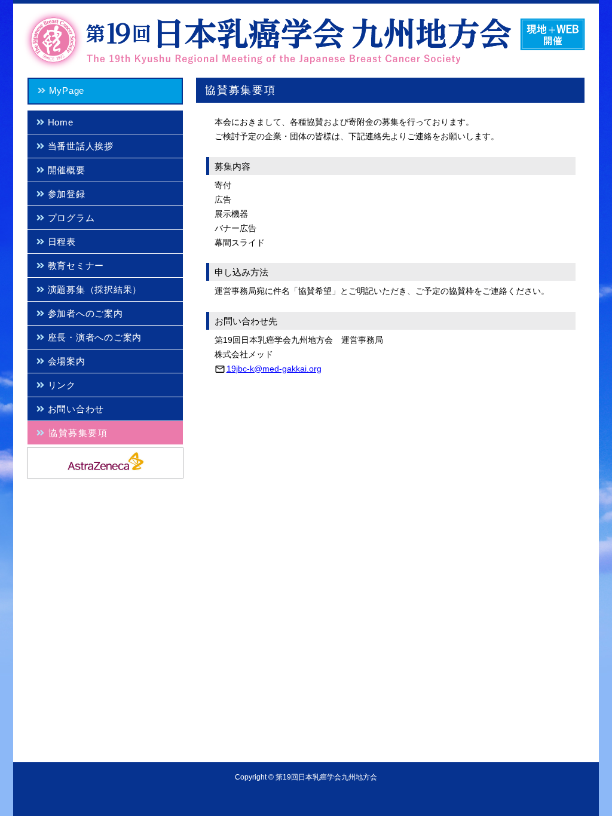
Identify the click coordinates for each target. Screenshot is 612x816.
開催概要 (65, 170)
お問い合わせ (74, 409)
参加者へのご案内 (84, 313)
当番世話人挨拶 (79, 146)
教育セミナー (74, 265)
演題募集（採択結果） (93, 289)
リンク (60, 385)
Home (59, 122)
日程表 (60, 242)
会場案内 (65, 361)
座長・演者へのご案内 (93, 337)
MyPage (65, 90)
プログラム (70, 218)
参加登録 (65, 194)
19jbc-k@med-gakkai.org (274, 368)
